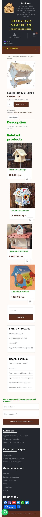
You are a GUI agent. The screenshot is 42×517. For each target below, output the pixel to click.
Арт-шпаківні (14, 333)
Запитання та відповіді (11, 477)
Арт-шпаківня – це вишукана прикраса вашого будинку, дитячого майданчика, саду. (21, 382)
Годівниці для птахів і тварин (20, 57)
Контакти (6, 490)
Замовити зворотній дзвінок (21, 29)
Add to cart (21, 104)
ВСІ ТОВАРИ (12, 48)
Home (9, 57)
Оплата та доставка (10, 480)
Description (13, 117)
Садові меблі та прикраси (19, 348)
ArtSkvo (26, 3)
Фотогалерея (7, 487)
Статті (5, 484)
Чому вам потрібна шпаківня (21, 373)
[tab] (37, 50)
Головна (6, 474)
